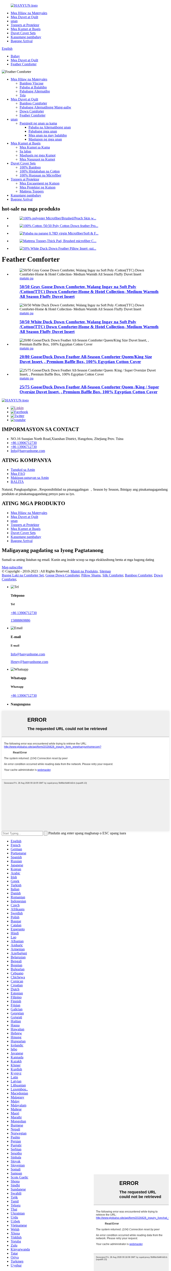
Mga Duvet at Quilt (24, 17)
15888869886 (20, 620)
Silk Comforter (112, 575)
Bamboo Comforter (33, 103)
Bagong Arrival (22, 41)
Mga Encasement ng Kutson (39, 183)
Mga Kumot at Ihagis (26, 29)
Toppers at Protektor (25, 25)
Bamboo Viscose (31, 83)
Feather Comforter (24, 64)
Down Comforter (32, 111)
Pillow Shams (91, 575)
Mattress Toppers (32, 191)
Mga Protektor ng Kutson (37, 187)
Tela (23, 95)
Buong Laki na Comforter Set (23, 575)
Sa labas (25, 151)
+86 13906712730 (24, 443)
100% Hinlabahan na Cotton (40, 171)
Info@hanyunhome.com (28, 451)
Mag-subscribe (12, 567)
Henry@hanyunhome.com (29, 662)
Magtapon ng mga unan (45, 139)
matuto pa (26, 278)
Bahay (15, 56)
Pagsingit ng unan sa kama (38, 123)
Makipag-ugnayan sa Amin (30, 478)
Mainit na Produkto (84, 571)
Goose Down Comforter (62, 575)
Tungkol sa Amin (23, 470)
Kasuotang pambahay (26, 37)
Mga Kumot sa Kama (35, 147)
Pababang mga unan (42, 131)
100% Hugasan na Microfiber (40, 175)
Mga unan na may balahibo (47, 135)
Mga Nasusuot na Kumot (37, 159)
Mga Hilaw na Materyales (29, 13)
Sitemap (105, 571)
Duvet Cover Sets (23, 33)
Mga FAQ (18, 474)
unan (14, 21)
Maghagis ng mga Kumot (37, 155)
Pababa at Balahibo (33, 87)
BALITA (17, 482)
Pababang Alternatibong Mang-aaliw (45, 107)
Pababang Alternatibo (35, 91)
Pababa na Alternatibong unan (49, 127)
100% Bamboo (30, 167)
